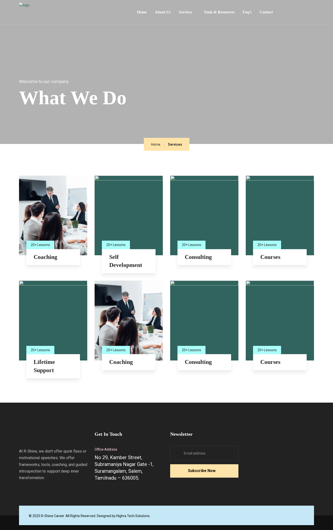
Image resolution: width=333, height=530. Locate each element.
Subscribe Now (201, 470)
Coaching (45, 257)
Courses (270, 257)
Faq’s (247, 12)
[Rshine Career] (55, 11)
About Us (163, 12)
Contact (266, 12)
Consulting (198, 257)
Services (185, 12)
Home (142, 12)
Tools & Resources (219, 12)
